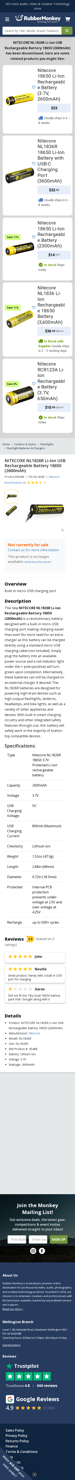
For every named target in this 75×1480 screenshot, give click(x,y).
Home (6, 444)
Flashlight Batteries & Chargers (26, 448)
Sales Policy (15, 1430)
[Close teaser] (34, 1474)
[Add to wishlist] (32, 86)
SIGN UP (58, 1239)
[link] (33, 1251)
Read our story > (12, 1309)
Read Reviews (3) (15, 482)
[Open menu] (7, 19)
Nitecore (54, 477)
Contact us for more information (33, 550)
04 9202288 (14, 1333)
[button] (16, 1463)
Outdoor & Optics (25, 444)
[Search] (66, 31)
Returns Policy (17, 1441)
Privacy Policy (17, 1435)
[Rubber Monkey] (38, 22)
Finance (12, 1446)
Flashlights (47, 444)
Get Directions (11, 1345)
